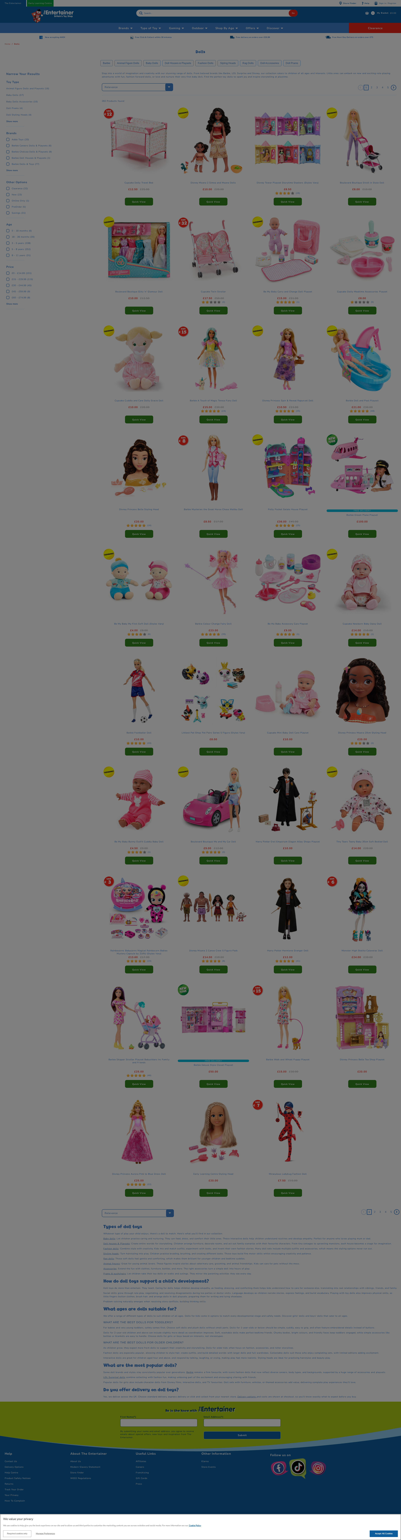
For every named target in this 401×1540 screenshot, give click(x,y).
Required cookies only (17, 1533)
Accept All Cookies (384, 1533)
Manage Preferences (45, 1533)
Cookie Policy (195, 1525)
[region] (200, 1527)
